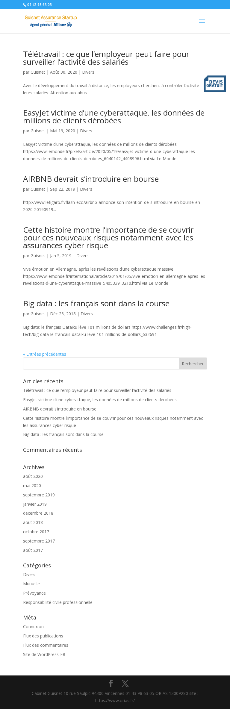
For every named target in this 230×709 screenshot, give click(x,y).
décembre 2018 (38, 513)
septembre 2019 (39, 495)
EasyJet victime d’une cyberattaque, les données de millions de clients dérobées (114, 116)
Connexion (33, 626)
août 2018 (33, 522)
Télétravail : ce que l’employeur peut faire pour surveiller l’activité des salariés (106, 58)
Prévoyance (34, 593)
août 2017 (33, 550)
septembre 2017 (39, 541)
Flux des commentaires (45, 645)
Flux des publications (43, 636)
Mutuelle (31, 584)
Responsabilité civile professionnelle (58, 602)
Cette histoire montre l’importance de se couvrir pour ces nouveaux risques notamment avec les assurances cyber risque (108, 237)
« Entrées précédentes (44, 354)
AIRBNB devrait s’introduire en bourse (91, 178)
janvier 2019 (35, 504)
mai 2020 (32, 485)
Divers (88, 72)
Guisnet (38, 72)
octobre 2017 (36, 531)
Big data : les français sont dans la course (96, 303)
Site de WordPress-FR (44, 654)
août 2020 (33, 476)
